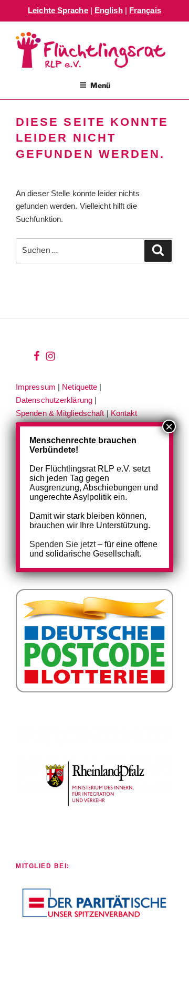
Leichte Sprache (58, 10)
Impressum (36, 386)
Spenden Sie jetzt (62, 544)
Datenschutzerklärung (54, 400)
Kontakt (124, 413)
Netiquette (79, 386)
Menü (100, 85)
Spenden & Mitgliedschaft (60, 413)
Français (145, 10)
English (108, 10)
